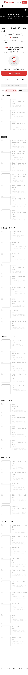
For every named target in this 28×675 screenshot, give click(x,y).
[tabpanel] (14, 364)
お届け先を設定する (14, 73)
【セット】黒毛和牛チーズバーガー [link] (19, 443)
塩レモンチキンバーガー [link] (18, 113)
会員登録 (24, 2)
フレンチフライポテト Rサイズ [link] (19, 462)
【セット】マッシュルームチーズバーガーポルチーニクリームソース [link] (19, 164)
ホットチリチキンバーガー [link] (19, 288)
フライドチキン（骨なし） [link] (19, 508)
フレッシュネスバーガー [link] (18, 101)
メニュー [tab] (7, 80)
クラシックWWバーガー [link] (19, 385)
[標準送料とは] (15, 41)
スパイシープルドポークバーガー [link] (19, 200)
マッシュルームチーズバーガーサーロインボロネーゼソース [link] (19, 153)
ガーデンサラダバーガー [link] (18, 276)
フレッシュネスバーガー (18, 668)
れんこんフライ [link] (16, 484)
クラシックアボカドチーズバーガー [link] (19, 375)
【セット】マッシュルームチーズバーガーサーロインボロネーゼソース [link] (19, 175)
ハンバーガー (8, 668)
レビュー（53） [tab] (20, 80)
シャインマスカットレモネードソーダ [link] (19, 186)
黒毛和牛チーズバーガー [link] (18, 418)
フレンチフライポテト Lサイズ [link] (19, 473)
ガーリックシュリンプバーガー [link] (19, 322)
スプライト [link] (15, 615)
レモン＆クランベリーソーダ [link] (19, 560)
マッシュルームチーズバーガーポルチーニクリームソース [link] (19, 141)
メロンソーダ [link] (15, 626)
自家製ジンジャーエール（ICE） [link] (19, 537)
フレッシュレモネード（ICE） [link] (19, 526)
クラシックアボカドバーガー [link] (19, 364)
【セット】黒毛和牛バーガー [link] (19, 430)
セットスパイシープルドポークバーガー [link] (19, 213)
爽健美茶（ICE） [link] (16, 638)
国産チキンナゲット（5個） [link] (19, 495)
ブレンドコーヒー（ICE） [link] (19, 570)
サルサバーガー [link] (16, 243)
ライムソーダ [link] (15, 548)
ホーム (2, 668)
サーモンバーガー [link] (16, 310)
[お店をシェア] (22, 10)
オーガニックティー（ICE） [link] (19, 593)
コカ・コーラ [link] (15, 604)
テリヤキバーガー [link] (16, 231)
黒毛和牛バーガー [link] (16, 406)
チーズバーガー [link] (16, 254)
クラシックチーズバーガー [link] (19, 124)
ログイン (19, 2)
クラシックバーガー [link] (17, 340)
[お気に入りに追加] (25, 10)
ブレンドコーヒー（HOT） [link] (19, 581)
